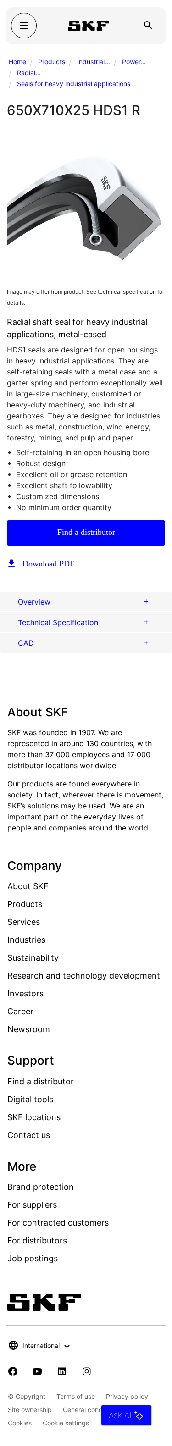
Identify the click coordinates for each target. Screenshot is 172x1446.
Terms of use (75, 1396)
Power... (134, 62)
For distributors (37, 1240)
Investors (25, 993)
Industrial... (93, 62)
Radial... (29, 73)
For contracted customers (58, 1222)
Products (51, 62)
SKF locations (34, 1117)
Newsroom (28, 1029)
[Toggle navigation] (24, 25)
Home (17, 62)
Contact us (28, 1135)
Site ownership (30, 1409)
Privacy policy (127, 1396)
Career (20, 1011)
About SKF (28, 886)
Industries (26, 940)
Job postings (32, 1258)
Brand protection (40, 1187)
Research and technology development (83, 975)
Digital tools (30, 1099)
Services (23, 922)
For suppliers (32, 1205)
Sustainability (33, 957)
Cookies (20, 1423)
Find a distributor (86, 532)
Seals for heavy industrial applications (73, 84)
